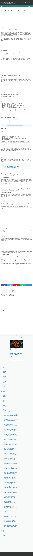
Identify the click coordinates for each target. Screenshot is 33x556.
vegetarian (16, 337)
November (5, 377)
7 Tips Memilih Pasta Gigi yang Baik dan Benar (9, 493)
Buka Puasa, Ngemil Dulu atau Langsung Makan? (10, 477)
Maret (4, 371)
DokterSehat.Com (3, 32)
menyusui (10, 337)
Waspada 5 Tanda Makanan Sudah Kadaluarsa (10, 167)
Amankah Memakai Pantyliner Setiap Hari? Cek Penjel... (10, 444)
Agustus (4, 381)
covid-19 (20, 337)
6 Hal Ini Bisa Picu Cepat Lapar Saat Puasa (9, 483)
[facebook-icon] (22, 2)
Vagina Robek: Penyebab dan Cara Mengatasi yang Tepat (11, 464)
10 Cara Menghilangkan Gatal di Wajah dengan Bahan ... (11, 469)
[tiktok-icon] (31, 2)
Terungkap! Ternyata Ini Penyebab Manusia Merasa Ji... (10, 448)
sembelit (13, 337)
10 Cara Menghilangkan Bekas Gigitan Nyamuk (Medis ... (11, 487)
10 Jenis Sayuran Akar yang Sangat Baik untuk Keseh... (10, 525)
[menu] (2, 6)
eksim (4, 337)
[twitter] (10, 285)
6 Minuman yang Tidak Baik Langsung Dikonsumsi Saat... (11, 445)
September (5, 396)
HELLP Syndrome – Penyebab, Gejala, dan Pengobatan (10, 425)
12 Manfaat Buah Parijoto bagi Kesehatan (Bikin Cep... (10, 414)
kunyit (17, 195)
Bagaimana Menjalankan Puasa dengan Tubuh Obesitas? (11, 454)
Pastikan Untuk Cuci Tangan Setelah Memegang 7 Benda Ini (11, 166)
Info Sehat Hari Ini (6, 1)
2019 (3, 530)
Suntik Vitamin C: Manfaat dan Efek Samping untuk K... (10, 433)
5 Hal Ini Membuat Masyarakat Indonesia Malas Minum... (11, 468)
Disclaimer (5, 511)
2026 (3, 363)
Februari (4, 372)
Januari (4, 390)
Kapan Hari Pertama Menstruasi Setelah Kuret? (9, 462)
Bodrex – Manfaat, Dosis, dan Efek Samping (9, 520)
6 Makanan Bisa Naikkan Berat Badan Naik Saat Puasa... (11, 472)
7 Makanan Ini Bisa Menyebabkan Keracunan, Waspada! (11, 498)
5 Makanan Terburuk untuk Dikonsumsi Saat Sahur (10, 439)
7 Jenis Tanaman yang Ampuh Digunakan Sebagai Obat (11, 521)
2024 (3, 391)
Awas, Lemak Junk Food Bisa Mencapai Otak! (9, 420)
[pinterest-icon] (29, 2)
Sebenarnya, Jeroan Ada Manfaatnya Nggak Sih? (10, 416)
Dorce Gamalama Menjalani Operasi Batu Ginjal (9, 496)
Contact (11, 358)
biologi (7, 337)
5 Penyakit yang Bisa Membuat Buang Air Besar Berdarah (11, 419)
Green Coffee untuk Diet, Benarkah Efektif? (9, 453)
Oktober (4, 395)
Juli (4, 366)
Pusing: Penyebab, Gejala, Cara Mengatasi (9, 411)
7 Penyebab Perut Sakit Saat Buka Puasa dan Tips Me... (10, 478)
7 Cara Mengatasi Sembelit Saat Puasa (8, 449)
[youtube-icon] (27, 2)
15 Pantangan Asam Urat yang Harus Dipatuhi (9, 502)
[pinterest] (16, 285)
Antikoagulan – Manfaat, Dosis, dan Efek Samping (10, 488)
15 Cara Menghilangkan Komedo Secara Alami (9, 473)
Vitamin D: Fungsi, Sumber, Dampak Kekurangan (10, 516)
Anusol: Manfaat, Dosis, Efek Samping (8, 424)
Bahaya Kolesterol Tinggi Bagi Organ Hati (9, 486)
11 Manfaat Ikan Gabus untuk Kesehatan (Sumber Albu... (11, 443)
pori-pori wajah (10, 261)
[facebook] (4, 285)
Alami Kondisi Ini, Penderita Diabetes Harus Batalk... (10, 526)
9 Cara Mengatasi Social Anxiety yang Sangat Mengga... (11, 463)
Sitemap (5, 515)
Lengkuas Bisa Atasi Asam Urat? (8, 501)
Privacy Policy (5, 510)
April (4, 386)
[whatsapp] (23, 285)
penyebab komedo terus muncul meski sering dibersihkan (15, 125)
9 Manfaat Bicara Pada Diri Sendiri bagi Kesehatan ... (10, 440)
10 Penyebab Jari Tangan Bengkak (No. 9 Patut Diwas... (11, 458)
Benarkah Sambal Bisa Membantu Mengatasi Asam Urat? (11, 517)
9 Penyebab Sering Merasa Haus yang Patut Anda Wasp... (11, 459)
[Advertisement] (16, 20)
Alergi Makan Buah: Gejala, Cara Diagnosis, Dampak (10, 430)
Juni (4, 367)
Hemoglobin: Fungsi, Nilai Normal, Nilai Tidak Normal (10, 492)
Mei (4, 368)
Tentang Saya (5, 512)
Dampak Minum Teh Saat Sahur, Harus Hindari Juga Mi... (11, 467)
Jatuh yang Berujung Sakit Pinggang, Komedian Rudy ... (11, 429)
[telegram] (29, 285)
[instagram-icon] (26, 2)
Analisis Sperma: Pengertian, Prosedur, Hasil (9, 491)
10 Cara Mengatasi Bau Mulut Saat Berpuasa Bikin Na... (11, 421)
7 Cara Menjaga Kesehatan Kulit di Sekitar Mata (9, 497)
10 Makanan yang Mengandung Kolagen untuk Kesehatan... (11, 434)
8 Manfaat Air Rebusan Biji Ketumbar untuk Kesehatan (10, 522)
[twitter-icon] (24, 2)
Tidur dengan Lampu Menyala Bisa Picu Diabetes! (10, 438)
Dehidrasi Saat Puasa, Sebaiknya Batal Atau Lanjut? (10, 435)
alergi (2, 337)
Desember (4, 376)
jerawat (18, 56)
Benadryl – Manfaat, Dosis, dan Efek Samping (9, 506)
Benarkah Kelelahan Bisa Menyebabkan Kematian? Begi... (11, 415)
